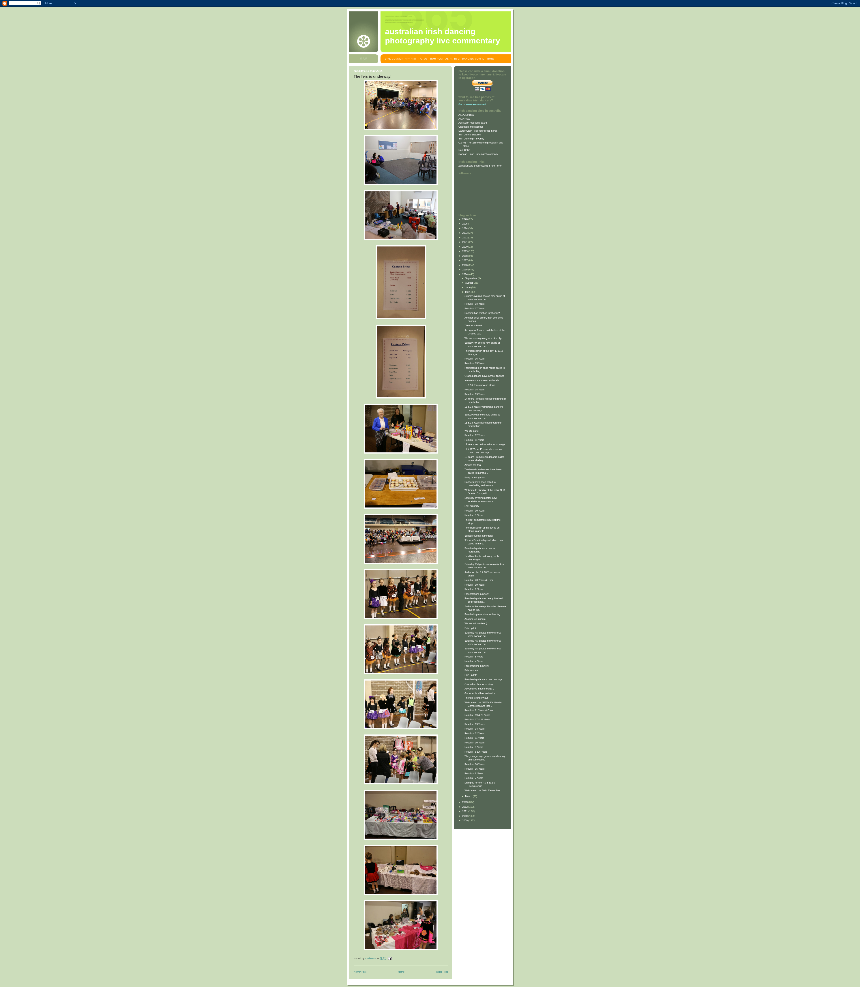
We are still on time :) (475, 623)
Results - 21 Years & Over (478, 710)
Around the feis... (473, 465)
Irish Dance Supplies (469, 134)
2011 (465, 811)
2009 (465, 820)
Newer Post (360, 971)
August (469, 282)
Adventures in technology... (479, 688)
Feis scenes (471, 670)
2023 (465, 232)
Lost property (471, 506)
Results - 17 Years (474, 308)
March (469, 796)
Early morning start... (475, 477)
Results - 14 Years (474, 389)
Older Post (442, 971)
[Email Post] (389, 958)
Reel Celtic (464, 150)
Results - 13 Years (474, 394)
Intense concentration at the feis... (482, 380)
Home (401, 971)
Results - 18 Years (474, 303)
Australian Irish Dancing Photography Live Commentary (442, 36)
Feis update (470, 628)
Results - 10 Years (474, 510)
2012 (465, 806)
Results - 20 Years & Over (478, 580)
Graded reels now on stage (479, 684)
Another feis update (475, 619)
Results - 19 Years (474, 584)
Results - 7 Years (473, 661)
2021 (465, 242)
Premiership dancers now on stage (483, 679)
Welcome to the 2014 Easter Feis (482, 790)
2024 (465, 228)
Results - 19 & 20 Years (477, 715)
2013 (465, 802)
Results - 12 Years (474, 435)
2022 (465, 237)
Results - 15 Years (474, 363)
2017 (465, 260)
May (468, 292)
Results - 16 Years (474, 358)
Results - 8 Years (473, 656)
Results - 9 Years (473, 515)
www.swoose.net (476, 104)
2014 (465, 274)
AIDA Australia (466, 114)
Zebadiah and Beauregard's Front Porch (480, 165)
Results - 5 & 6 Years (476, 751)
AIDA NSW (464, 118)
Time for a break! (473, 325)
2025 (465, 223)
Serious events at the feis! (478, 535)
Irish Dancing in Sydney (471, 138)
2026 (465, 219)
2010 (465, 816)
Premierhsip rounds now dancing (482, 614)
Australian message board (472, 122)
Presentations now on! (476, 594)
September (471, 278)
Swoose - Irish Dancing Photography (478, 154)
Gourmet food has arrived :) (479, 693)
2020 (465, 246)
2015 (465, 269)
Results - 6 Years (473, 589)
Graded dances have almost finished (484, 376)
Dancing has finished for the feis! (482, 313)
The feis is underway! (476, 697)
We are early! (471, 430)
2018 (465, 256)
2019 (465, 251)
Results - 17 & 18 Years (477, 719)
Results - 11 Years (474, 440)
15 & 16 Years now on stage (479, 385)
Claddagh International (470, 126)
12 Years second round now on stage (484, 444)
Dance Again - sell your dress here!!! (478, 130)
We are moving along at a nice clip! (483, 338)
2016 (465, 265)
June (468, 287)
